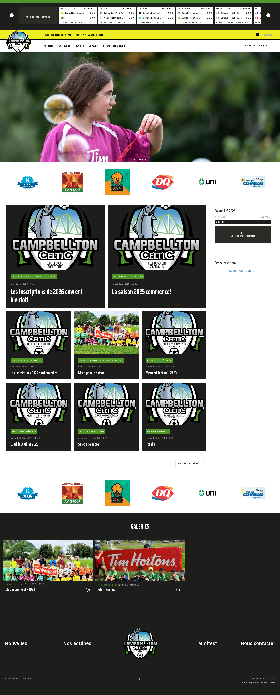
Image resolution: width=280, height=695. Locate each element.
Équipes (80, 45)
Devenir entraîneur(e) (114, 45)
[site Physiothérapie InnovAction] (207, 182)
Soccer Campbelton (242, 270)
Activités (49, 45)
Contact (69, 35)
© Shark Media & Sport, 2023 (18, 678)
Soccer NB (81, 35)
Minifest (207, 644)
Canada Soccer (95, 35)
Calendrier (64, 45)
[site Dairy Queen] (72, 182)
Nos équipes (77, 644)
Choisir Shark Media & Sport (262, 679)
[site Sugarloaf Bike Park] (27, 182)
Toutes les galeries (53, 35)
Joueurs (93, 45)
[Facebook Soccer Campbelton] (257, 35)
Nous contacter (258, 644)
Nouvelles (16, 644)
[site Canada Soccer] (252, 493)
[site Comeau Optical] (162, 182)
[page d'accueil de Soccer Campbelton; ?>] (140, 644)
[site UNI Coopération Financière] (117, 182)
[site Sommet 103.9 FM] (252, 182)
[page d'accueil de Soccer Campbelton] (18, 41)
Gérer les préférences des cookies (258, 682)
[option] (27, 182)
